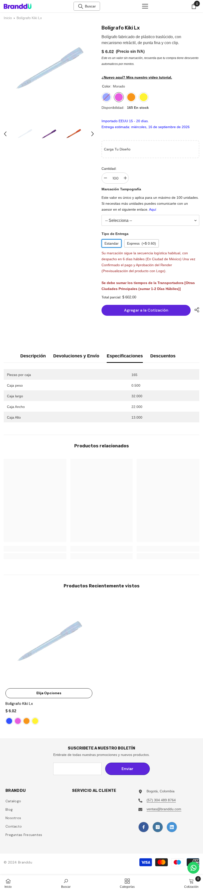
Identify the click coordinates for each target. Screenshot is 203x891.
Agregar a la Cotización (146, 310)
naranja (26, 721)
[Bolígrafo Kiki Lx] (48, 642)
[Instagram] (157, 827)
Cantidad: (109, 169)
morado (18, 721)
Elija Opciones (48, 693)
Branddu (25, 862)
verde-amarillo (35, 721)
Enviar (127, 768)
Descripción (33, 355)
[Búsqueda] (81, 6)
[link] (35, 549)
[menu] (145, 6)
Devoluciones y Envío (76, 355)
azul (9, 721)
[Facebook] (143, 827)
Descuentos (163, 355)
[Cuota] (195, 310)
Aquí (152, 209)
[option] (24, 133)
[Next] (92, 134)
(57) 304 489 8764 (161, 800)
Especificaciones (125, 355)
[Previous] (5, 134)
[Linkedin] (172, 827)
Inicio (8, 18)
